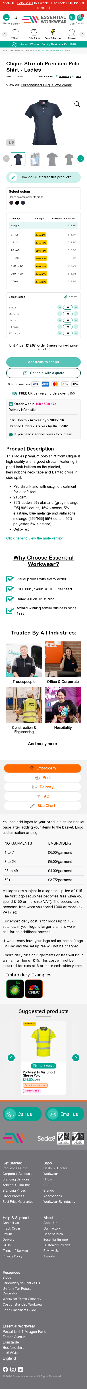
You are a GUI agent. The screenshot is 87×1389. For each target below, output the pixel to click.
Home (5, 51)
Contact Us (11, 1223)
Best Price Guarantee (18, 1201)
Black (17, 203)
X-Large (13, 327)
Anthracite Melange (11, 203)
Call (72, 23)
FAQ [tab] (45, 796)
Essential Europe (56, 1239)
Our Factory (52, 1228)
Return (7, 1234)
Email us (69, 1114)
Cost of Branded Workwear (23, 1304)
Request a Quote (15, 1168)
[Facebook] (6, 1369)
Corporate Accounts (18, 1174)
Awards (49, 1256)
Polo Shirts (25, 3)
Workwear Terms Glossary (22, 1299)
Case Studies (53, 1234)
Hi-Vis (48, 1179)
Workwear (51, 1174)
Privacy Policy (13, 1256)
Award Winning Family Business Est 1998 (48, 44)
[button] (11, 1058)
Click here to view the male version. (35, 538)
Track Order (11, 1228)
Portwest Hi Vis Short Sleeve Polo (39, 1074)
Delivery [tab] (46, 787)
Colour (25, 191)
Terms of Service (15, 1251)
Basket (79, 15)
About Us (50, 1223)
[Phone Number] (10, 1114)
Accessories (53, 1196)
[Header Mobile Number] (72, 17)
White (29, 203)
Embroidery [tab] (46, 768)
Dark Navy (23, 203)
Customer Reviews (57, 1245)
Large (12, 320)
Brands (49, 1190)
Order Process (13, 1196)
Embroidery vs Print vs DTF (22, 1283)
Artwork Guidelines (17, 1185)
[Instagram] (13, 1369)
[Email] (52, 1114)
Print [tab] (46, 777)
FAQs (7, 1245)
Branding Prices (14, 1190)
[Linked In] (20, 1369)
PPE (46, 1185)
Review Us (51, 1251)
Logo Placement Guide (19, 1310)
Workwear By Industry (59, 1201)
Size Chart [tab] (46, 806)
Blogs (7, 1277)
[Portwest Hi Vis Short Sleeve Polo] (43, 1041)
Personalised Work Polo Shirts (22, 51)
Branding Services (16, 1179)
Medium (13, 314)
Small (12, 307)
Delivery (8, 1239)
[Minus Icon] (59, 307)
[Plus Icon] (76, 307)
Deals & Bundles (56, 1168)
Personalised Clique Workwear (46, 85)
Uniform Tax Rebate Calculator (17, 1291)
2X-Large (13, 333)
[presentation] (5, 34)
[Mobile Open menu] (15, 17)
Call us (25, 1114)
